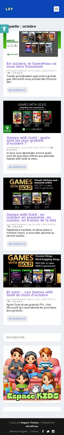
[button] (4, 28)
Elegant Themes (30, 422)
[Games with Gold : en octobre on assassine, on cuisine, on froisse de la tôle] (32, 194)
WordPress (32, 426)
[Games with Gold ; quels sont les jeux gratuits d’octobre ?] (32, 117)
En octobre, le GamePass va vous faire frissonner (31, 65)
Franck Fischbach (18, 70)
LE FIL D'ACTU (48, 70)
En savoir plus (17, 90)
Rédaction (15, 147)
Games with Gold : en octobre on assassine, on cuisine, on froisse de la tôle (31, 217)
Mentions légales (19, 431)
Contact (34, 431)
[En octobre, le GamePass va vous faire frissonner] (32, 45)
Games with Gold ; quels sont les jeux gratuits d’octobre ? (28, 141)
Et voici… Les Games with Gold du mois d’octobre (30, 293)
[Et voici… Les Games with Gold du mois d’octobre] (32, 270)
